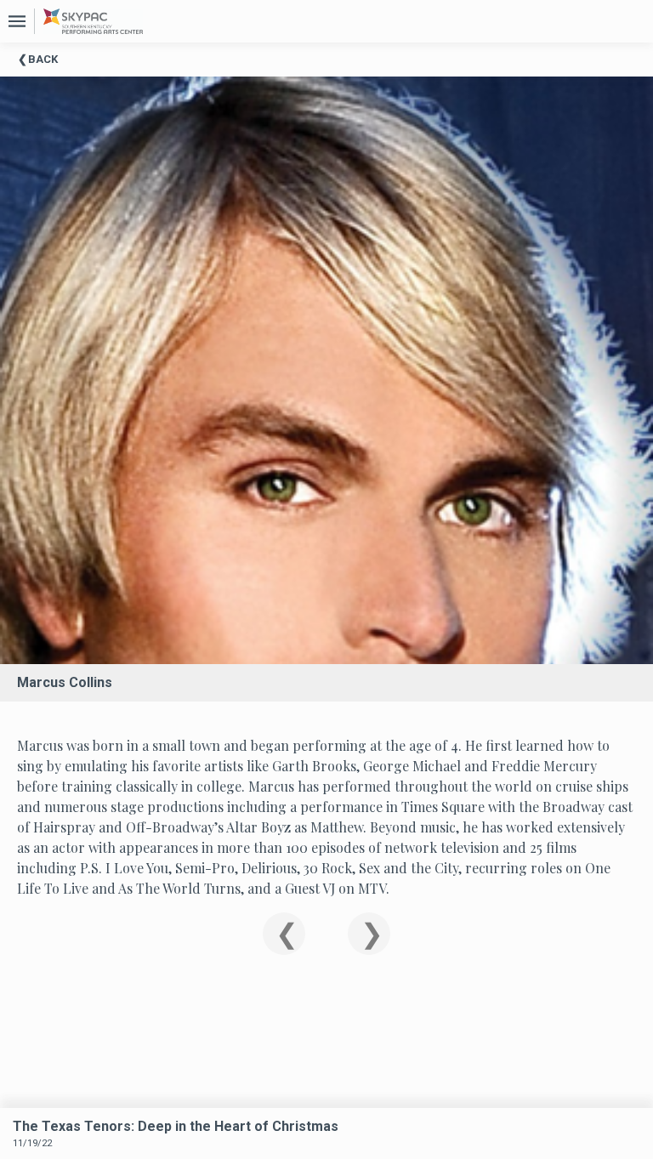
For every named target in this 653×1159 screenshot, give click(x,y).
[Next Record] (369, 933)
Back (43, 59)
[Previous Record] (284, 933)
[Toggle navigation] (17, 21)
